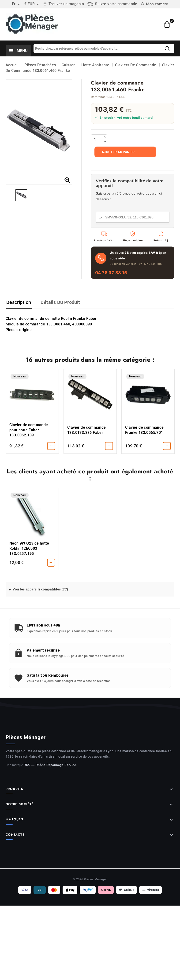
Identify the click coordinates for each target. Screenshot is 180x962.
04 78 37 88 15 (111, 272)
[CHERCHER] (167, 48)
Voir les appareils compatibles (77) (40, 589)
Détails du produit (60, 302)
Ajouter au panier (118, 152)
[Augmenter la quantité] (104, 137)
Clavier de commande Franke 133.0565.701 (144, 430)
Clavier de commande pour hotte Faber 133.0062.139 (28, 430)
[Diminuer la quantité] (104, 141)
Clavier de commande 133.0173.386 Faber (86, 430)
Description (18, 302)
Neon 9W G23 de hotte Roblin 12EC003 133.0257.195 (29, 548)
